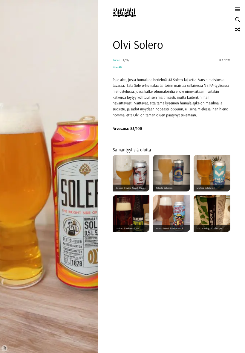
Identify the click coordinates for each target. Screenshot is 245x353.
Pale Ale (117, 67)
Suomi (116, 60)
